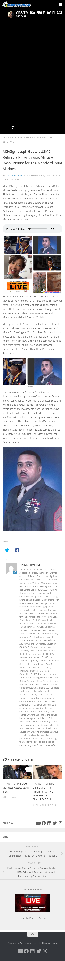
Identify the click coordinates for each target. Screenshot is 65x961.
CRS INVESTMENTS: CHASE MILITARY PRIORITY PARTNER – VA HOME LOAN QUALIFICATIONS (45, 791)
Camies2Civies (11, 137)
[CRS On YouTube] (38, 823)
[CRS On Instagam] (60, 823)
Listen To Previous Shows (32, 918)
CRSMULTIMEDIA (14, 175)
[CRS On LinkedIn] (49, 823)
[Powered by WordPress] (21, 943)
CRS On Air (27, 137)
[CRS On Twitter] (55, 823)
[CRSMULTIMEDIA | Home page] (23, 4)
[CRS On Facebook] (44, 823)
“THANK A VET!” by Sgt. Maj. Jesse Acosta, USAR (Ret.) (16, 787)
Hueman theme (49, 943)
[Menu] (60, 4)
